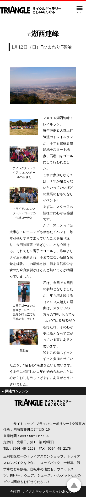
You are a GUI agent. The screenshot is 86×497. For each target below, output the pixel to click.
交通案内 (78, 423)
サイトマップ (23, 423)
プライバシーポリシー (52, 423)
